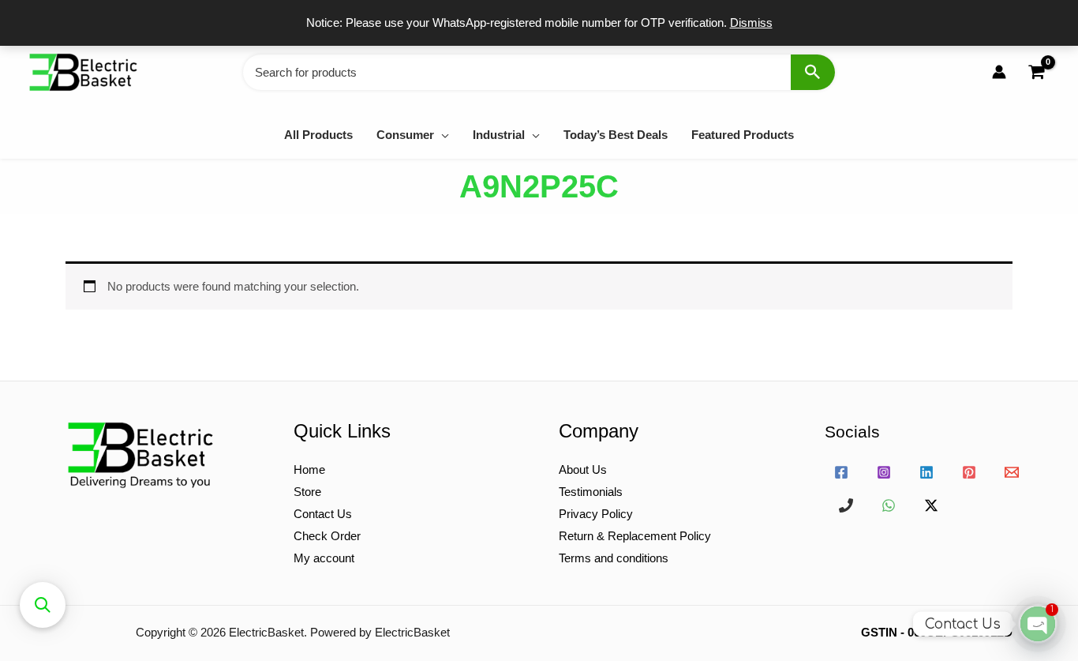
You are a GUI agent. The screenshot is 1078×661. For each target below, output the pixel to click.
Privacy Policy (596, 513)
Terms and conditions (613, 558)
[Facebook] (841, 472)
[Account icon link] (999, 72)
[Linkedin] (926, 472)
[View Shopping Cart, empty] (1036, 72)
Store (307, 491)
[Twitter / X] (931, 505)
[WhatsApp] (888, 505)
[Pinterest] (969, 472)
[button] (441, 134)
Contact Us (323, 513)
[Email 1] (1011, 472)
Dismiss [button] (751, 22)
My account (324, 558)
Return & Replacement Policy (635, 536)
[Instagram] (883, 472)
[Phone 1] (846, 505)
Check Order (327, 536)
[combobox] (539, 72)
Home (309, 469)
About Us (583, 469)
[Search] (813, 72)
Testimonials (591, 491)
